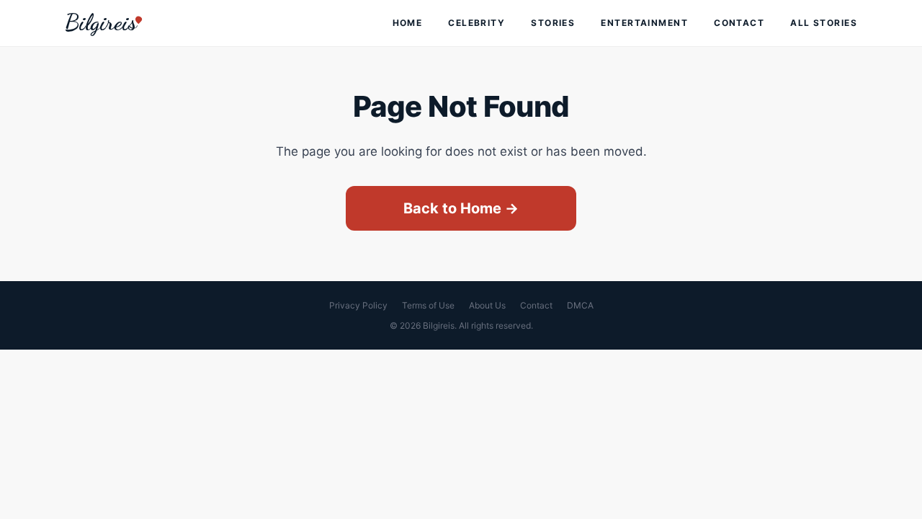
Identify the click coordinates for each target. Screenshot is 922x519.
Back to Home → (461, 208)
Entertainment (644, 22)
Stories (553, 22)
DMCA (580, 305)
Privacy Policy (358, 305)
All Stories (823, 22)
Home (408, 22)
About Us (487, 305)
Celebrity (476, 22)
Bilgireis (101, 22)
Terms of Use (428, 305)
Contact (739, 22)
